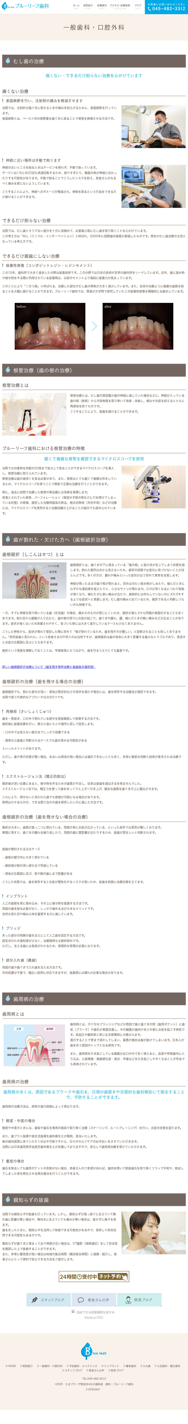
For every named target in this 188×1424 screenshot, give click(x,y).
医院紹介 (28, 1366)
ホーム (76, 6)
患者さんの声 (96, 1370)
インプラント (111, 1366)
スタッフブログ (73, 1370)
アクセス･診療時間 (120, 6)
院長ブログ (117, 1370)
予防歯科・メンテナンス (83, 1366)
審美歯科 (131, 1366)
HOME (12, 1366)
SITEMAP (94, 1389)
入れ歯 (147, 1366)
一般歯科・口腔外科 (51, 1366)
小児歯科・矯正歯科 (168, 1366)
